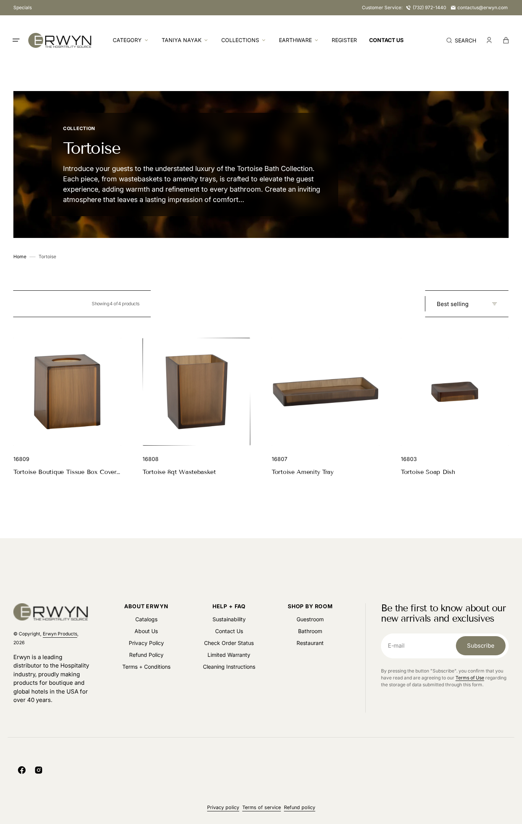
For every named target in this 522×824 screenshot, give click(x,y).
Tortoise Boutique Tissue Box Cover (65, 472)
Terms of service (261, 807)
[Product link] (67, 407)
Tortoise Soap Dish (428, 472)
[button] (461, 40)
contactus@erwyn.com (482, 7)
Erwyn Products (60, 634)
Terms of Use (470, 678)
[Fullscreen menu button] (16, 40)
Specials (22, 7)
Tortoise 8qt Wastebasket (179, 472)
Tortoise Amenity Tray (303, 472)
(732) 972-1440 (429, 7)
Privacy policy (223, 807)
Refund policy (299, 807)
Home (19, 256)
